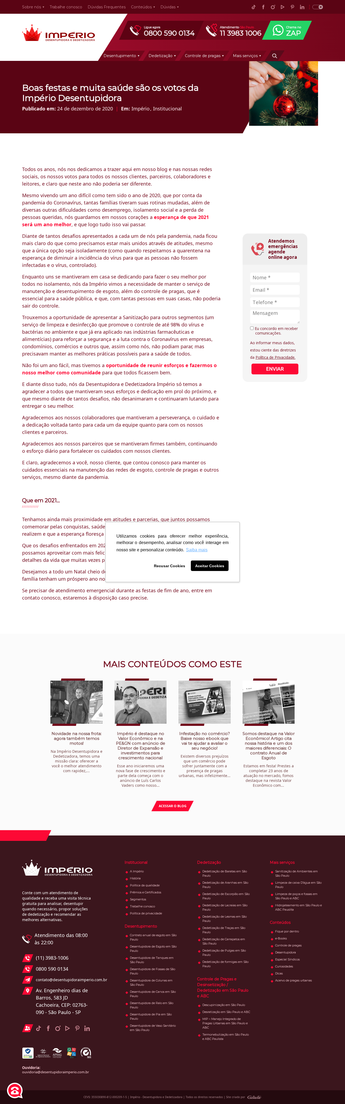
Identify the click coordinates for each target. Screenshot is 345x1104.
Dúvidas (167, 7)
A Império (137, 871)
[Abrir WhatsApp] (331, 1090)
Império (141, 108)
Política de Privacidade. (275, 357)
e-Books (281, 938)
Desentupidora (285, 952)
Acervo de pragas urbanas (293, 980)
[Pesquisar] (275, 55)
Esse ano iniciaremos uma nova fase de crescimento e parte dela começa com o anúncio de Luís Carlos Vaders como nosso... (140, 759)
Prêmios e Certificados (145, 892)
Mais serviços (245, 55)
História (135, 878)
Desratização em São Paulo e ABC (226, 1012)
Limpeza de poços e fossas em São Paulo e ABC (296, 896)
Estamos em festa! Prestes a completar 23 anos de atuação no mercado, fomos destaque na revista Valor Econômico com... (269, 759)
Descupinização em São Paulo (223, 1005)
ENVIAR (275, 368)
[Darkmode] (316, 7)
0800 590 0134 (52, 969)
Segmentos (138, 899)
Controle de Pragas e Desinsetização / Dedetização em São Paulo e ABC (223, 987)
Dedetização (160, 55)
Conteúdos (141, 7)
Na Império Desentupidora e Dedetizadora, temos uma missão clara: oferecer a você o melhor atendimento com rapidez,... (76, 752)
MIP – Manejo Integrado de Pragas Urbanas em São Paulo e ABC (225, 1023)
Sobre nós (31, 7)
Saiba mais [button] (197, 550)
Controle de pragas (202, 55)
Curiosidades (284, 966)
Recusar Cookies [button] (169, 566)
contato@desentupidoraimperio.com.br (64, 979)
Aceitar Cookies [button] (209, 566)
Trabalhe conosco (66, 7)
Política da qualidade (145, 885)
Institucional (167, 108)
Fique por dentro (287, 931)
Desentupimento (120, 55)
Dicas (279, 973)
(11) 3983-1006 (52, 958)
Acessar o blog (173, 806)
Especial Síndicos (287, 959)
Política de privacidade (146, 913)
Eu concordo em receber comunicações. (276, 331)
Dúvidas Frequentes (107, 7)
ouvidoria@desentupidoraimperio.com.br (55, 1072)
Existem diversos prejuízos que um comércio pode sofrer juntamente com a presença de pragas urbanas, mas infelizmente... (204, 754)
